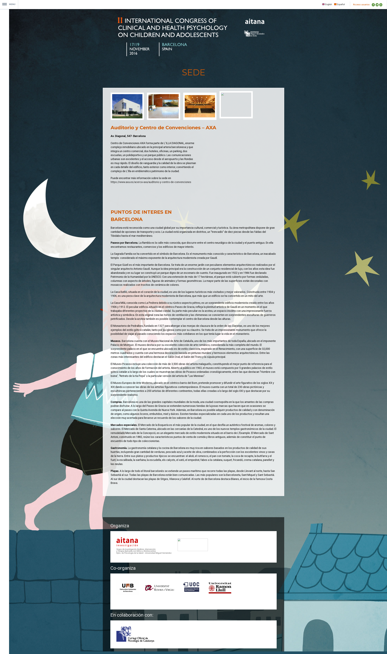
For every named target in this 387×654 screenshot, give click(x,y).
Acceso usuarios (361, 4)
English (328, 4)
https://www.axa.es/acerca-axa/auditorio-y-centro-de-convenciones (151, 182)
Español (341, 4)
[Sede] (129, 107)
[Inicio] (193, 55)
